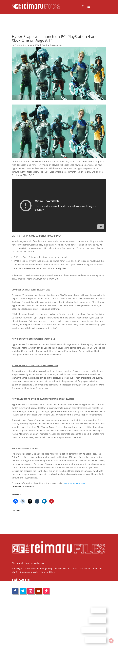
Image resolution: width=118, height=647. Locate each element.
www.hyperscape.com (74, 483)
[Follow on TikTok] (46, 591)
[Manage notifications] (111, 640)
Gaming (45, 45)
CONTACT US (97, 620)
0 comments (57, 45)
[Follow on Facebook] (15, 591)
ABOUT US (98, 610)
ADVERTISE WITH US (94, 629)
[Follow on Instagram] (30, 591)
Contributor (20, 45)
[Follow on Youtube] (38, 591)
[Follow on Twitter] (23, 591)
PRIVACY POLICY (96, 639)
